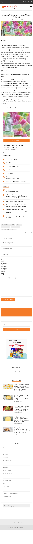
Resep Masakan (7, 473)
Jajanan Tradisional (8, 451)
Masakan (5, 467)
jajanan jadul (5, 227)
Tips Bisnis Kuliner (8, 490)
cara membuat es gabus (8, 224)
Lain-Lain (5, 464)
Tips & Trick (6, 486)
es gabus (19, 224)
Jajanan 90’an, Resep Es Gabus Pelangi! (13, 146)
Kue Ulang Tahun (8, 460)
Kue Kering (6, 457)
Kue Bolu (5, 454)
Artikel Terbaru (7, 447)
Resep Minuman (7, 477)
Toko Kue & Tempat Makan (10, 493)
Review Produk (7, 480)
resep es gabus (15, 227)
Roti (4, 483)
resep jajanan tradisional (8, 229)
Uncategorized (7, 496)
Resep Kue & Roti (8, 470)
